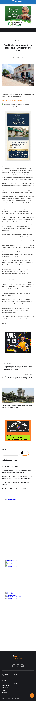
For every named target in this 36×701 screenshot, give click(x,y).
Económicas (5, 687)
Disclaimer (16, 691)
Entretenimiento (5, 685)
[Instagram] (22, 666)
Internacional (5, 682)
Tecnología (4, 692)
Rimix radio (4, 698)
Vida (3, 683)
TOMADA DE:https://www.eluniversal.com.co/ (13, 100)
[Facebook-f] (14, 666)
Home (15, 680)
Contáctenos (17, 688)
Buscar (4, 449)
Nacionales (18, 40)
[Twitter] (18, 666)
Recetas (4, 689)
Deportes (4, 690)
